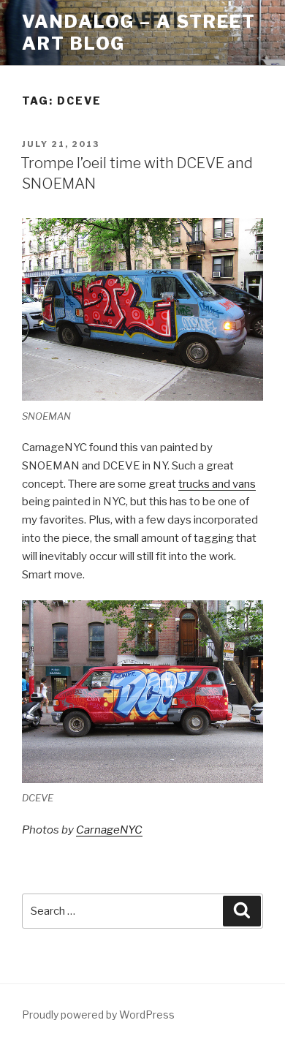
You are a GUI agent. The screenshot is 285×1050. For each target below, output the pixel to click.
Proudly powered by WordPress (98, 1014)
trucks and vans (217, 484)
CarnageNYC (109, 829)
